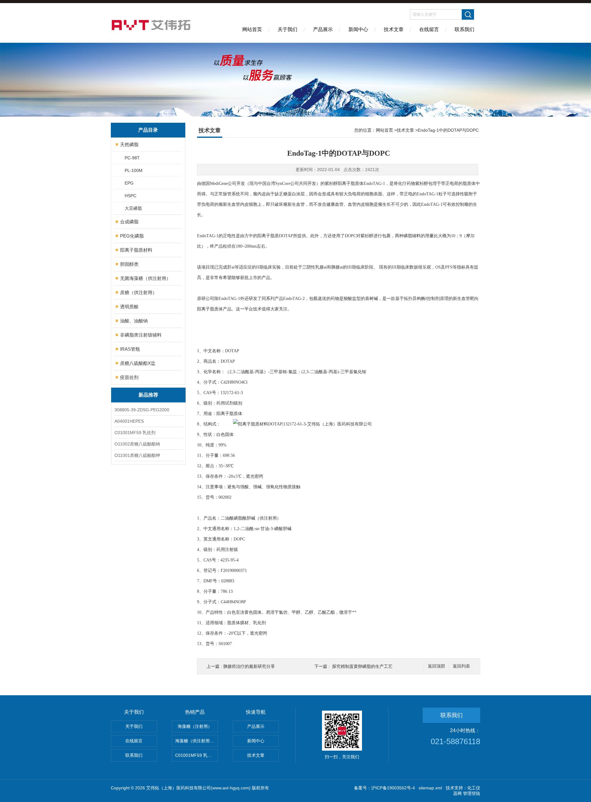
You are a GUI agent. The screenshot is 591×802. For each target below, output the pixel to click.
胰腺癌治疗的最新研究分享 (249, 666)
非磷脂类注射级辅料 (141, 334)
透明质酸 (129, 306)
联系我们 (464, 29)
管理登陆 (471, 793)
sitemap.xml (430, 787)
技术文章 (394, 29)
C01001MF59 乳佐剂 (135, 432)
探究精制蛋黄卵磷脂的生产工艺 (362, 666)
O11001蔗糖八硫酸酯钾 (137, 455)
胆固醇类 (129, 264)
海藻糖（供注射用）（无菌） (196, 740)
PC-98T (132, 157)
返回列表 (461, 666)
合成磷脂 (129, 221)
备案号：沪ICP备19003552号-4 (384, 787)
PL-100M (134, 170)
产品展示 (323, 29)
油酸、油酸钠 (134, 320)
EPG (129, 183)
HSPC (130, 195)
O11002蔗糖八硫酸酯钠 (137, 443)
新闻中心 (358, 29)
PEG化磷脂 (132, 235)
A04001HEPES (129, 421)
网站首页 (252, 29)
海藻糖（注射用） (195, 726)
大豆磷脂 (133, 208)
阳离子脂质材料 (136, 250)
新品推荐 (148, 394)
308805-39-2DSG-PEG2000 (142, 409)
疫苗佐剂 (129, 377)
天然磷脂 (129, 144)
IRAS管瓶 (130, 349)
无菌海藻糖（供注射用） (145, 278)
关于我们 (287, 29)
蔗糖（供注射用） (138, 292)
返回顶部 (436, 666)
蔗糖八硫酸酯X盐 (137, 363)
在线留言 (429, 29)
